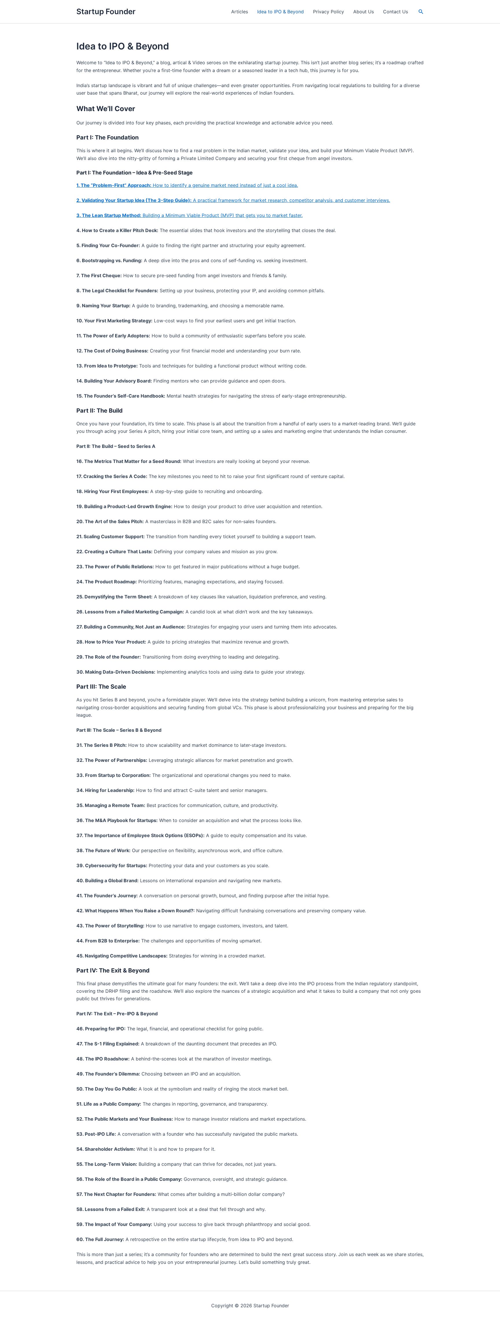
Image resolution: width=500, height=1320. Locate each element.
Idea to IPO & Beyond (280, 11)
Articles (239, 11)
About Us (363, 11)
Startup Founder (105, 11)
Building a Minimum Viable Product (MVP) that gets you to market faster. (189, 215)
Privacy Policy (328, 11)
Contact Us (395, 11)
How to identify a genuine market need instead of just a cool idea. (187, 185)
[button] (421, 11)
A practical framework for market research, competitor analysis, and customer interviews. (233, 200)
